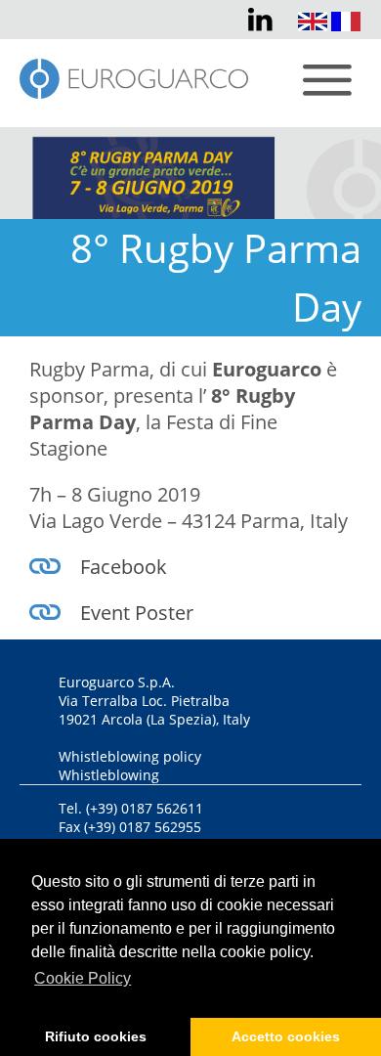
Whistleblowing (109, 775)
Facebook (123, 566)
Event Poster (136, 612)
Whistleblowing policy (130, 756)
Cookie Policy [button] (82, 978)
